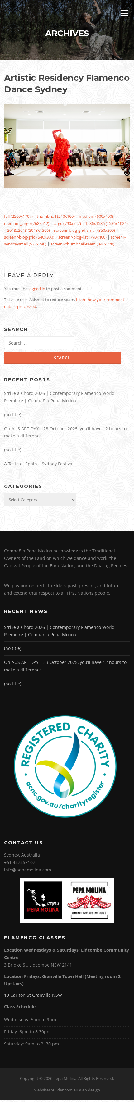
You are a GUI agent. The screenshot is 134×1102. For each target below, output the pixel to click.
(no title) (12, 415)
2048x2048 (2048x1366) (28, 230)
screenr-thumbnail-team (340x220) (82, 244)
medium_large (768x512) (26, 223)
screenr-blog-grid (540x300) (29, 237)
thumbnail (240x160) (56, 216)
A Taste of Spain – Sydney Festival (39, 464)
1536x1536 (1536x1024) (106, 223)
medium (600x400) (96, 216)
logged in (36, 288)
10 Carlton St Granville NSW (33, 995)
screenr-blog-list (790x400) (82, 237)
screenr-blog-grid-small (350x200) (84, 230)
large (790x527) (67, 223)
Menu (124, 13)
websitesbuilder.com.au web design (67, 1090)
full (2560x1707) (18, 216)
